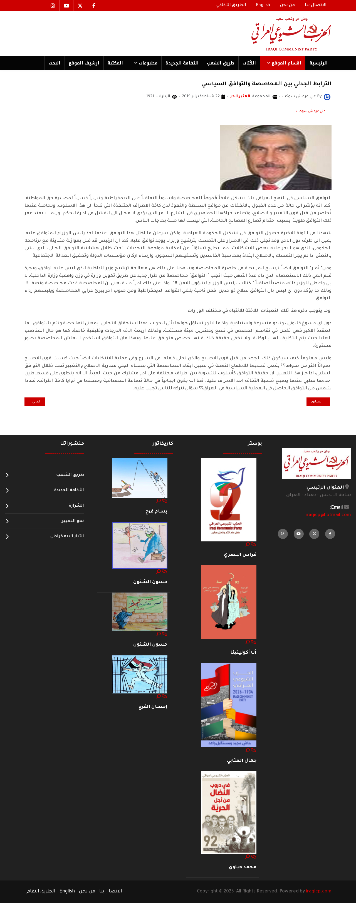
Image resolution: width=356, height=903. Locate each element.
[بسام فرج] (139, 478)
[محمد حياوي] (228, 812)
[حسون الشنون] (139, 545)
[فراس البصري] (228, 499)
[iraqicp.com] (283, 33)
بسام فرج (156, 511)
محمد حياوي (242, 867)
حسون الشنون (150, 582)
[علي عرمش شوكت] (327, 97)
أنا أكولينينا (243, 652)
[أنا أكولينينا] (228, 602)
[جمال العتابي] (228, 705)
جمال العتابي (241, 760)
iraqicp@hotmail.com (328, 515)
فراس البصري (240, 555)
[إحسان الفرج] (139, 674)
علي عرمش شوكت (310, 111)
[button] (282, 63)
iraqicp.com (319, 891)
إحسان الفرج (153, 707)
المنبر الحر (240, 96)
